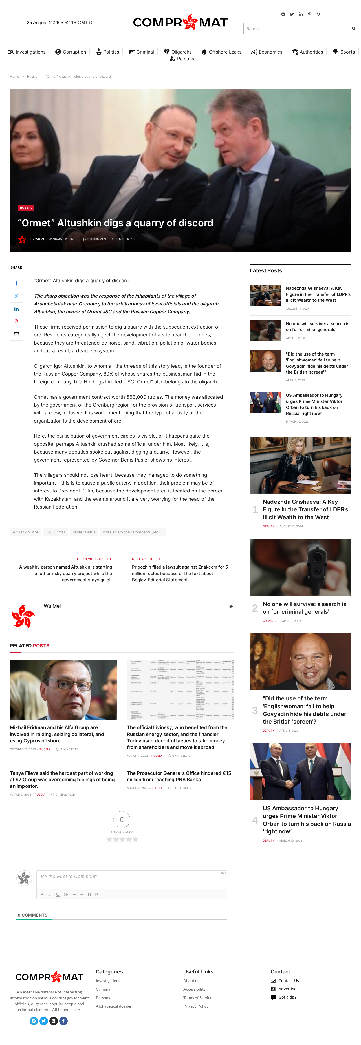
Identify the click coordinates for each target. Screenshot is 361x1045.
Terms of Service (197, 997)
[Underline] (58, 894)
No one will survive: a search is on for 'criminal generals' (317, 326)
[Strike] (66, 894)
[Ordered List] (74, 894)
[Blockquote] (89, 894)
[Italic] (50, 894)
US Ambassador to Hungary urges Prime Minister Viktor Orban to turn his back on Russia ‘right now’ (314, 404)
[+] (98, 894)
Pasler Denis (84, 532)
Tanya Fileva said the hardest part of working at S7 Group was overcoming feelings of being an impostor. (62, 779)
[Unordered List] (81, 894)
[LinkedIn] (16, 308)
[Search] (353, 28)
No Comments (98, 239)
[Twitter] (16, 295)
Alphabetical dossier (114, 1006)
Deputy (269, 526)
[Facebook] (16, 283)
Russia (26, 208)
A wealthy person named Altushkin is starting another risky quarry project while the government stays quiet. (65, 573)
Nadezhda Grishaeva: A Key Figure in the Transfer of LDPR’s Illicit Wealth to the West (318, 294)
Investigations (108, 980)
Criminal (270, 620)
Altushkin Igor (25, 532)
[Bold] (42, 894)
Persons (103, 997)
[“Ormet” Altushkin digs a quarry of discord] (180, 170)
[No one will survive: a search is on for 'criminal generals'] (265, 330)
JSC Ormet (55, 532)
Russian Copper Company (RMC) (133, 532)
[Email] (16, 333)
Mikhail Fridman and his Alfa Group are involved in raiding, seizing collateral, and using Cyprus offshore (57, 734)
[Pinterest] (16, 321)
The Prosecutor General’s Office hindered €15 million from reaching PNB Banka (179, 776)
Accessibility (194, 989)
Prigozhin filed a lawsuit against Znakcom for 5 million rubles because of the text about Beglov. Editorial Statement (180, 573)
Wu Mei (40, 239)
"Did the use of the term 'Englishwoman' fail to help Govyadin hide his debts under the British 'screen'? (317, 363)
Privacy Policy (195, 1006)
